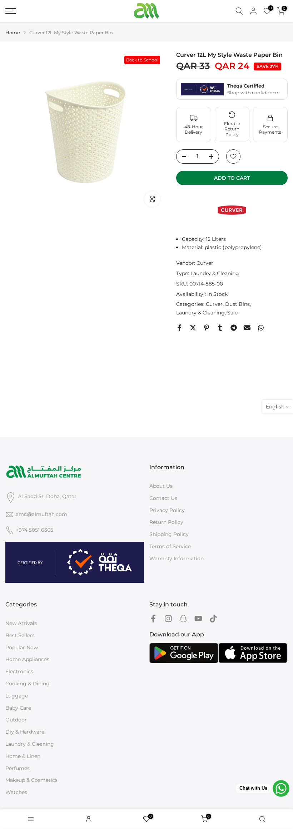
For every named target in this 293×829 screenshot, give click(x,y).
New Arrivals (21, 623)
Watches (16, 792)
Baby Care (18, 708)
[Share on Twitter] (193, 327)
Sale (232, 312)
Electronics (19, 671)
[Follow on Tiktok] (213, 618)
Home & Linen (22, 756)
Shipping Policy (169, 534)
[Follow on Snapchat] (183, 618)
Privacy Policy (167, 510)
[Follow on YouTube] (198, 618)
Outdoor (16, 719)
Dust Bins (237, 304)
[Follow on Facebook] (153, 618)
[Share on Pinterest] (206, 327)
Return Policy (166, 522)
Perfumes (17, 768)
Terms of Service (170, 546)
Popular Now (21, 647)
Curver (205, 263)
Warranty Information (176, 558)
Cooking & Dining (27, 683)
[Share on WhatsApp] (261, 327)
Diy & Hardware (24, 732)
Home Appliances (27, 659)
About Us (161, 486)
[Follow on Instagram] (168, 618)
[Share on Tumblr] (220, 327)
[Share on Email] (247, 327)
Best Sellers (20, 635)
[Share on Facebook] (179, 327)
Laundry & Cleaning (214, 273)
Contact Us (163, 498)
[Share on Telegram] (233, 327)
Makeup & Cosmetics (31, 780)
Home (12, 32)
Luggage (16, 696)
